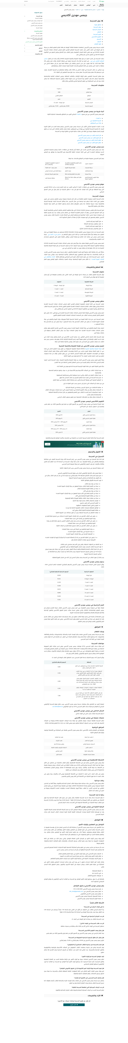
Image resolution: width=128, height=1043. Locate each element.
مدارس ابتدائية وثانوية (90, 9)
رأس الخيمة (68, 5)
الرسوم (99, 41)
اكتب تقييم (74, 1005)
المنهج (99, 32)
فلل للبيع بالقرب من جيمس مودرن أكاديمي (90, 138)
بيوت (103, 9)
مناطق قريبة (97, 25)
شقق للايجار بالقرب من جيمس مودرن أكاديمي (89, 140)
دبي (94, 5)
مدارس (98, 9)
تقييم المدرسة (97, 34)
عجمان (75, 5)
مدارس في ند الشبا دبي (54, 234)
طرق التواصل (97, 44)
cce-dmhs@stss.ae (58, 706)
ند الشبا (78, 9)
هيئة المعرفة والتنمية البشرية (93, 349)
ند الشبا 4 (98, 118)
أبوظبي (88, 5)
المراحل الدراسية (97, 29)
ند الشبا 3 (79, 114)
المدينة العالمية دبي (95, 121)
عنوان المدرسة (97, 27)
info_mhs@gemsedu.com (76, 891)
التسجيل (99, 39)
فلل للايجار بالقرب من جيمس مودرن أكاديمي (89, 135)
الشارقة (82, 5)
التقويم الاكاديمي (96, 37)
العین (61, 5)
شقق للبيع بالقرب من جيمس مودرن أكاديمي (89, 142)
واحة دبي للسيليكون (95, 123)
